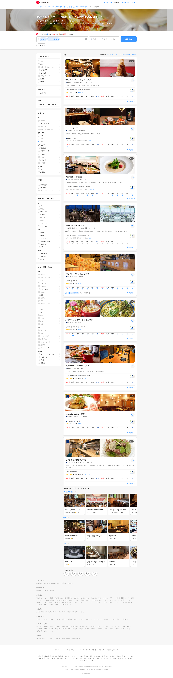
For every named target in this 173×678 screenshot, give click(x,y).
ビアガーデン (128, 658)
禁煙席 (63, 638)
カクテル (120, 619)
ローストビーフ (91, 602)
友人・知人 (39, 626)
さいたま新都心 (68, 492)
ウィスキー (107, 619)
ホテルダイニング (119, 629)
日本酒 (51, 619)
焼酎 (37, 619)
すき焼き (112, 656)
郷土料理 (56, 598)
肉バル (66, 658)
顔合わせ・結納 (80, 626)
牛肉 (67, 612)
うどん (111, 600)
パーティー (53, 631)
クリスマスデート (128, 626)
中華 (91, 656)
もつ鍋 (125, 602)
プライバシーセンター (76, 650)
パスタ (38, 602)
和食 (37, 598)
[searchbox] (62, 39)
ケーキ (115, 598)
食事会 (107, 629)
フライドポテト (128, 600)
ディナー (38, 590)
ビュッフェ (97, 656)
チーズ (63, 612)
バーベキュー (83, 660)
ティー (49, 590)
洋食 (41, 598)
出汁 (78, 598)
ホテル (127, 629)
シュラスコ (79, 658)
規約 (87, 650)
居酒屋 (51, 598)
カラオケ (43, 602)
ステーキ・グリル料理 (92, 600)
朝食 (53, 590)
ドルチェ (55, 602)
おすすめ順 (103, 54)
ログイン (134, 2)
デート (111, 626)
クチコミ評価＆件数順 (125, 54)
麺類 (132, 598)
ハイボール (114, 619)
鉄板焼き (119, 656)
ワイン (56, 619)
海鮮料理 (120, 598)
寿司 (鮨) (130, 602)
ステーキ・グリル (128, 656)
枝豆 (73, 612)
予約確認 (116, 2)
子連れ (73, 629)
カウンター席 (56, 638)
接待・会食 (89, 626)
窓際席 (73, 638)
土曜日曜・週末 (66, 629)
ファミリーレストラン (109, 602)
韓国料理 (120, 658)
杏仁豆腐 (61, 602)
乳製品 (50, 612)
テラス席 (49, 638)
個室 (55, 629)
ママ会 (111, 629)
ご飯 (66, 600)
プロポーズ (53, 626)
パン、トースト (119, 600)
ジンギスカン (87, 658)
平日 (59, 629)
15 (132, 61)
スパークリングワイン (97, 619)
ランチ (44, 590)
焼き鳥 (70, 600)
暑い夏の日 (39, 629)
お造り (54, 600)
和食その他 (94, 598)
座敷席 (78, 638)
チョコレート (77, 600)
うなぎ (47, 658)
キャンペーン (118, 626)
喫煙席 (68, 638)
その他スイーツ (85, 598)
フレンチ (101, 600)
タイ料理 (41, 658)
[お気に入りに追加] (133, 80)
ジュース (66, 619)
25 (132, 207)
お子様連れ (43, 638)
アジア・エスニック (103, 598)
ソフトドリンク (44, 619)
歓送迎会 (46, 626)
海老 (54, 612)
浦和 (64, 518)
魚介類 (38, 612)
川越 (64, 544)
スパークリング (85, 619)
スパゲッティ (82, 602)
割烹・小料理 (73, 602)
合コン (63, 626)
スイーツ (46, 598)
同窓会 (58, 626)
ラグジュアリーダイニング (89, 629)
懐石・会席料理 (46, 600)
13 (132, 110)
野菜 (46, 612)
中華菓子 (49, 602)
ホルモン (61, 600)
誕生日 (73, 626)
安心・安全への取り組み (98, 650)
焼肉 (111, 598)
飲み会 (95, 626)
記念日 (107, 626)
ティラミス (119, 602)
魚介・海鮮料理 (64, 598)
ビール (61, 619)
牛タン (107, 600)
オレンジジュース (75, 619)
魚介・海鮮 (96, 658)
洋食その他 (73, 598)
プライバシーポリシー (61, 650)
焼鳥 (83, 600)
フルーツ (78, 612)
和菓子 (67, 602)
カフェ (56, 604)
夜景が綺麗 (39, 631)
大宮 (61, 583)
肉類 (42, 612)
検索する (128, 39)
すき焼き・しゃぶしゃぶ (65, 604)
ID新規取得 (125, 2)
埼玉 (37, 583)
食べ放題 (78, 629)
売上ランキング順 (112, 54)
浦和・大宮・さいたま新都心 (48, 583)
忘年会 (45, 629)
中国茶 (126, 619)
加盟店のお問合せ (112, 650)
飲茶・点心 (60, 658)
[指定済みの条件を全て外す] (86, 39)
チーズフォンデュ (48, 604)
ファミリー (101, 626)
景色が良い (101, 629)
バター (84, 612)
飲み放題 (50, 629)
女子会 (68, 626)
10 (132, 255)
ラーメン (99, 602)
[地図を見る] (132, 90)
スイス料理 (39, 604)
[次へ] (133, 504)
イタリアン (127, 598)
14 (132, 158)
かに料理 (38, 600)
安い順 (134, 54)
